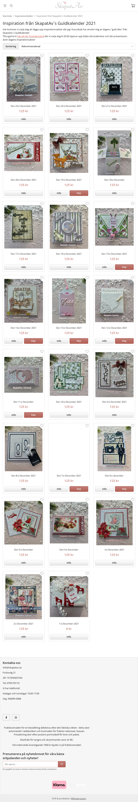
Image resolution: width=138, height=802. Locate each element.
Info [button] (23, 119)
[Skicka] (62, 764)
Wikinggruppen (78, 798)
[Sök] (11, 5)
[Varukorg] (133, 6)
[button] (79, 193)
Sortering (11, 46)
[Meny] (5, 6)
